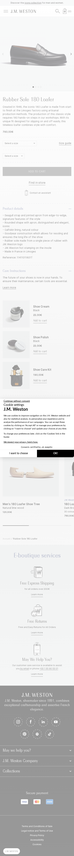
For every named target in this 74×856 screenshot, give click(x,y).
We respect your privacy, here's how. (21, 442)
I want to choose (18, 453)
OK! (55, 453)
